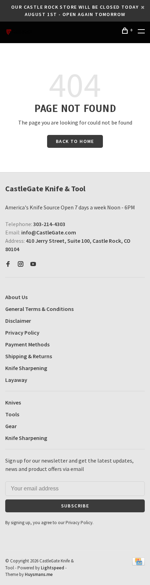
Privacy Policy (22, 332)
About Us (16, 297)
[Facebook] (8, 264)
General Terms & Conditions (39, 308)
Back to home (75, 141)
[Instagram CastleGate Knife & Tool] (20, 264)
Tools (12, 414)
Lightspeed (52, 568)
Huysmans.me (39, 574)
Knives (13, 402)
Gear (11, 426)
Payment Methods (27, 344)
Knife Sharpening (26, 367)
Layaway (16, 379)
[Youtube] (33, 264)
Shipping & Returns (28, 356)
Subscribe (75, 506)
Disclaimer (18, 320)
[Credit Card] (138, 563)
